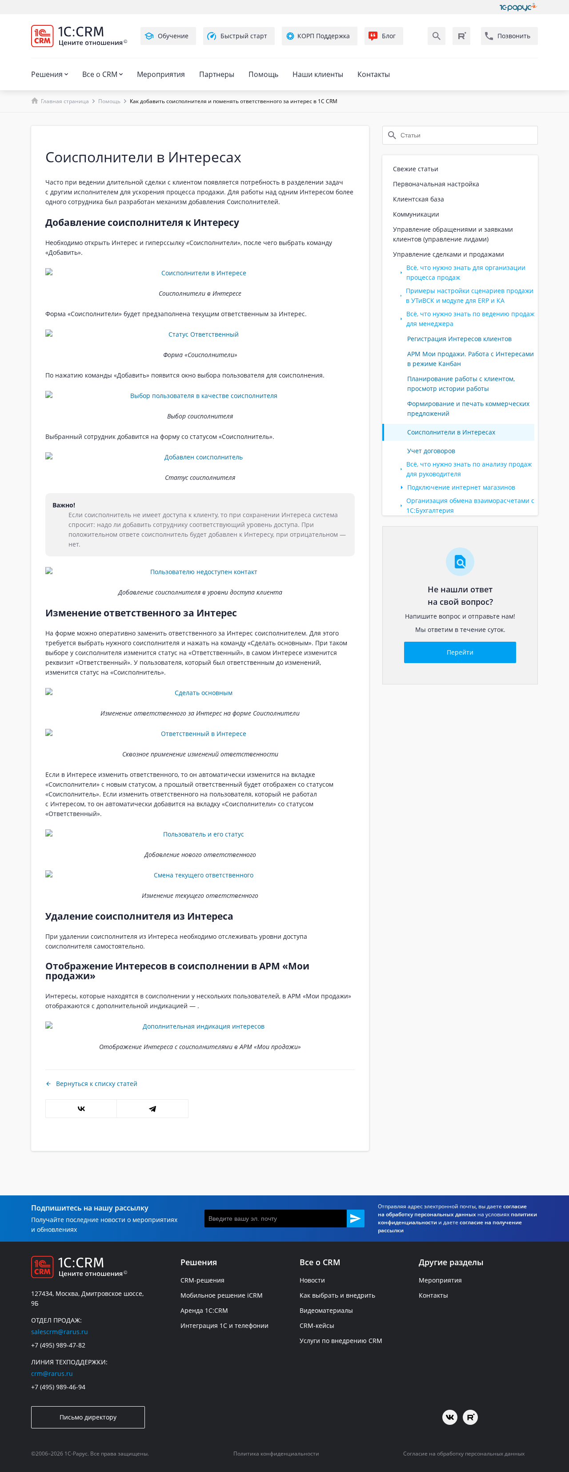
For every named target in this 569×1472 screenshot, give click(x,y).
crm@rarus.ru (52, 1373)
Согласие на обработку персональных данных (464, 1453)
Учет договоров (431, 450)
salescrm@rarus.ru (59, 1331)
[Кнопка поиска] (436, 36)
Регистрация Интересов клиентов (459, 338)
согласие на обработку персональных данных (452, 1210)
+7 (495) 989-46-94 (58, 1387)
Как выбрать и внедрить (337, 1295)
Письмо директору (88, 1417)
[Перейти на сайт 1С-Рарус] (519, 7)
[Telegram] (152, 1108)
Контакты (373, 74)
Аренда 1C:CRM (204, 1310)
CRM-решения (202, 1280)
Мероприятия (161, 74)
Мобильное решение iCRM (221, 1295)
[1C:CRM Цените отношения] (79, 36)
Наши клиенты (318, 74)
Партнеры (216, 74)
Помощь (263, 74)
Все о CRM (99, 74)
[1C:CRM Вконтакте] (449, 1417)
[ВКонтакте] (81, 1108)
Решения (47, 74)
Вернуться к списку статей (96, 1083)
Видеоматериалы (326, 1310)
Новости (312, 1280)
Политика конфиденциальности (276, 1453)
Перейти (460, 652)
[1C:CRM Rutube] (461, 36)
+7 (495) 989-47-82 (58, 1345)
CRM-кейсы (317, 1325)
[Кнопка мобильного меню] (39, 52)
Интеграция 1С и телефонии (224, 1325)
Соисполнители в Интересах (451, 432)
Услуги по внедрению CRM (341, 1340)
